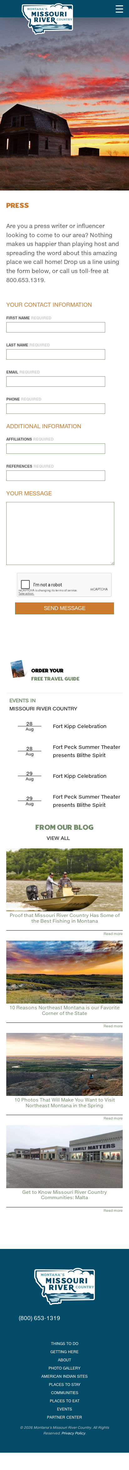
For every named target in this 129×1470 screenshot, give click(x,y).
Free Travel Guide (55, 675)
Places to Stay (64, 1384)
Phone (23, 399)
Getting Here (64, 1351)
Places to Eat (65, 1401)
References (30, 466)
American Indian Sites (64, 1376)
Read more (113, 934)
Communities (64, 1392)
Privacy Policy (73, 1433)
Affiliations (30, 439)
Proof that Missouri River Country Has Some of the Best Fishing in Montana (65, 917)
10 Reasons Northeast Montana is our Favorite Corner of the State (64, 1010)
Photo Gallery (64, 1368)
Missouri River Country (43, 704)
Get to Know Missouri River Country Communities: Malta (64, 1194)
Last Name (28, 345)
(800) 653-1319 (39, 1317)
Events (64, 1409)
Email (23, 372)
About (64, 1360)
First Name (28, 318)
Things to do (64, 1343)
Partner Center (64, 1417)
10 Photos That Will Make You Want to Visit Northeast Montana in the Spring (64, 1102)
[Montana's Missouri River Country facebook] (56, 1330)
